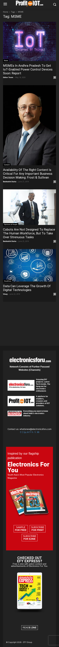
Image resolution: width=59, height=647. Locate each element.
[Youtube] (38, 432)
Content (7, 165)
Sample (20, 528)
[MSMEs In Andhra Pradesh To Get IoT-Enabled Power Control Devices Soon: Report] (29, 42)
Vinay (5, 294)
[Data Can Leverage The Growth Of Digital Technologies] (29, 265)
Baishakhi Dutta (9, 181)
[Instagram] (23, 432)
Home (5, 12)
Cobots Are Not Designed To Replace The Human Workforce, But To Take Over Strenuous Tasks (29, 233)
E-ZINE (32, 627)
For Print (37, 530)
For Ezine (29, 539)
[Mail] (28, 432)
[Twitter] (35, 432)
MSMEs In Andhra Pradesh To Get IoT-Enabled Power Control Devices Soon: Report (27, 69)
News (6, 60)
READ (29, 627)
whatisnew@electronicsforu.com (35, 429)
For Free (20, 530)
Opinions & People (10, 224)
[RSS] (33, 432)
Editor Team (8, 77)
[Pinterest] (30, 432)
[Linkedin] (25, 432)
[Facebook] (21, 432)
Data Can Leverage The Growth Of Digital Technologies (27, 288)
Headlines (7, 281)
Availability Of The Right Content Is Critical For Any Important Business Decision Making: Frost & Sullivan (27, 173)
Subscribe (37, 528)
